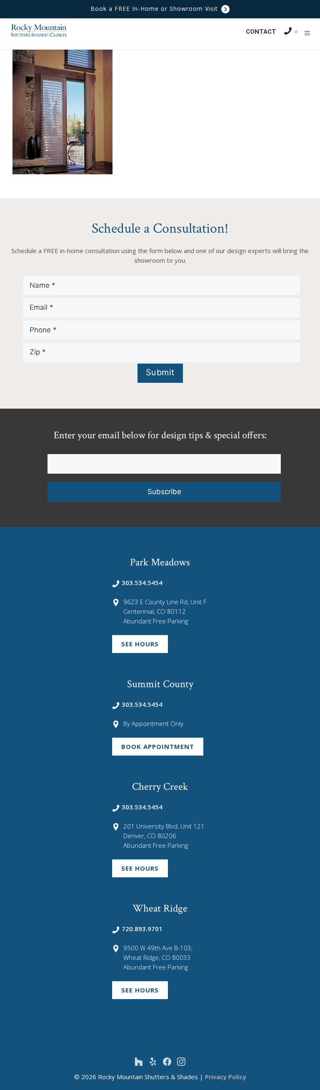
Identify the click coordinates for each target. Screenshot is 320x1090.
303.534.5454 (142, 582)
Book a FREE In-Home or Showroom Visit (155, 9)
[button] (307, 33)
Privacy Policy (225, 1076)
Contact (261, 31)
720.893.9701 (142, 928)
